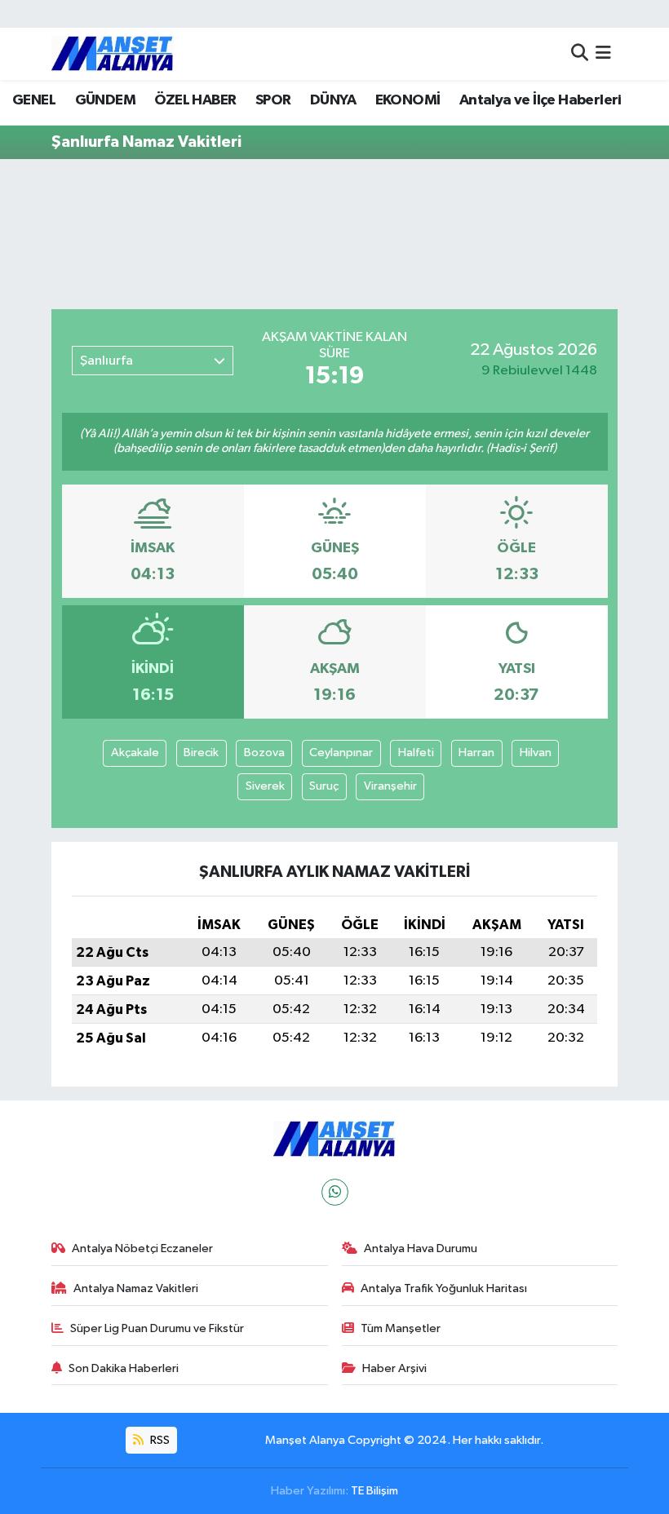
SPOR (273, 100)
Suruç (324, 786)
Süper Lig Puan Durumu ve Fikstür (157, 1328)
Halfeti (416, 752)
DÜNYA (333, 100)
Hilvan (536, 752)
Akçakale (135, 752)
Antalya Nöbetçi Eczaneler (142, 1248)
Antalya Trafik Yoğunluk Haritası (444, 1288)
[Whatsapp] (334, 1192)
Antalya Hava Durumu (420, 1248)
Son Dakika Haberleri (124, 1368)
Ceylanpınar (341, 752)
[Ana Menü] (603, 53)
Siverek (265, 786)
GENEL (33, 100)
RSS (159, 1440)
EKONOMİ (408, 100)
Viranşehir (390, 786)
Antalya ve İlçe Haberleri (540, 100)
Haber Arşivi (394, 1368)
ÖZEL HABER (195, 100)
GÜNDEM (105, 100)
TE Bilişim (374, 1491)
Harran (476, 752)
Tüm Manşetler (401, 1328)
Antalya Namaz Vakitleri (135, 1288)
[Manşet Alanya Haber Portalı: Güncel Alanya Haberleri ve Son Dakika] (112, 53)
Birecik (201, 752)
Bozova (264, 752)
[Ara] (579, 53)
